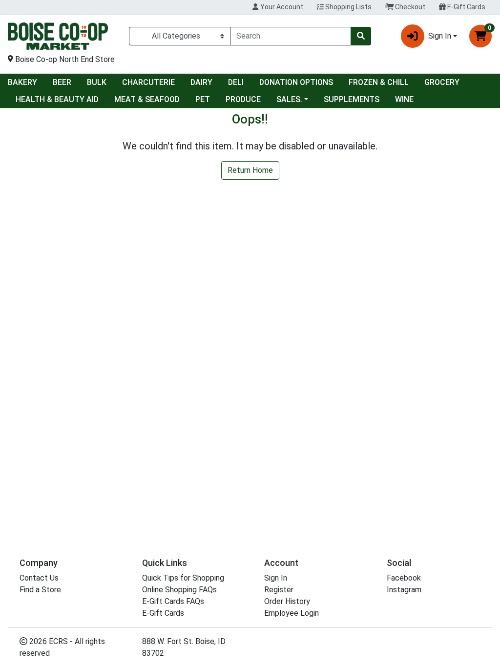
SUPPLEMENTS (351, 99)
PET (202, 99)
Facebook (404, 578)
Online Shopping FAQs (179, 589)
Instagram (404, 589)
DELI (236, 82)
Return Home (250, 170)
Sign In (275, 578)
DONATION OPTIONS (296, 82)
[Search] (361, 36)
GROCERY (441, 82)
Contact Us (39, 578)
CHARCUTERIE (148, 82)
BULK (96, 82)
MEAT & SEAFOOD (147, 99)
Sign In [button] (439, 36)
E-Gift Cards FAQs (173, 601)
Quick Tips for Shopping (183, 578)
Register (278, 589)
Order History (287, 601)
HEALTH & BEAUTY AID (57, 99)
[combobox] (290, 36)
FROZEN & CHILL (379, 82)
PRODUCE (243, 99)
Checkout (409, 7)
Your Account (281, 7)
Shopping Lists (348, 7)
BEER (62, 82)
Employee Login (291, 613)
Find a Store (40, 589)
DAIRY (201, 82)
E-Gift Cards (465, 7)
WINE (404, 99)
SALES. (289, 99)
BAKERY (22, 82)
